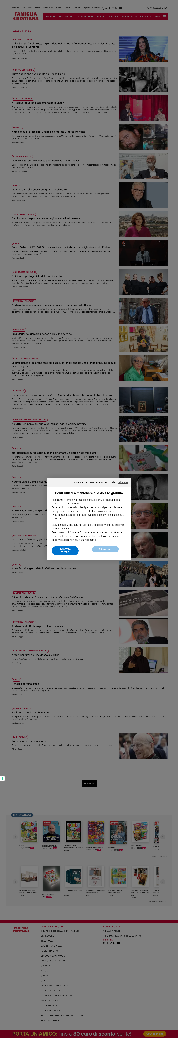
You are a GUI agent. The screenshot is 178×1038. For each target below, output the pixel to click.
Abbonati (123, 482)
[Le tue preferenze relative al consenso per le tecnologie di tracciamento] (2, 778)
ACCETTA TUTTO (65, 551)
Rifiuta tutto (105, 549)
